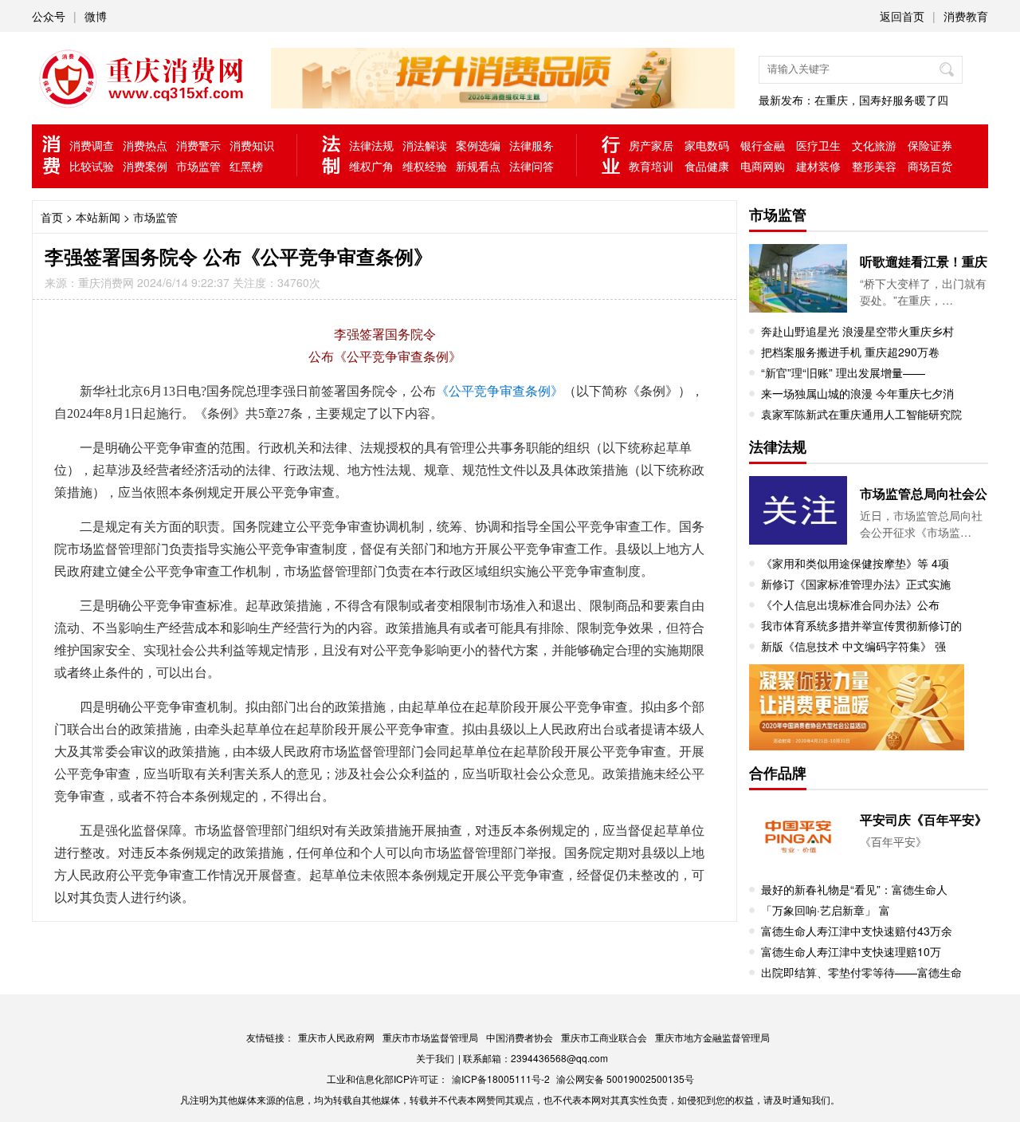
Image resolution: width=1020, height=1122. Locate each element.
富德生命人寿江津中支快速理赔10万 (851, 951)
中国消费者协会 (519, 1037)
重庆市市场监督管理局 (430, 1037)
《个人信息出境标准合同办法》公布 (850, 604)
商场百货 (930, 166)
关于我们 (435, 1058)
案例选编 (478, 145)
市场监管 (198, 166)
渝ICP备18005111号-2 (501, 1078)
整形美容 (874, 166)
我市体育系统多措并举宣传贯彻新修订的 (861, 625)
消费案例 (145, 166)
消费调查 (91, 145)
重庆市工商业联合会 (604, 1037)
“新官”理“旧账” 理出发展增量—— (843, 372)
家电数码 (707, 145)
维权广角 (371, 166)
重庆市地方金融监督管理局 (712, 1037)
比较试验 (91, 166)
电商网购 (762, 166)
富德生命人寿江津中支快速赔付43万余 (856, 931)
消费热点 (145, 145)
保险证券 (930, 145)
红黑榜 (246, 166)
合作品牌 (777, 772)
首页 (52, 217)
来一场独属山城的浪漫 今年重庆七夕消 (857, 393)
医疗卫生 (818, 145)
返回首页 (902, 16)
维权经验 (424, 166)
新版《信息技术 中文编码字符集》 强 (853, 646)
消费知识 (252, 145)
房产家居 (651, 145)
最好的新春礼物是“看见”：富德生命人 (854, 889)
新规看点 (478, 166)
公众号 (48, 16)
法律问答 (531, 166)
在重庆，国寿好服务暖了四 (881, 100)
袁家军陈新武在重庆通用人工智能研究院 (861, 414)
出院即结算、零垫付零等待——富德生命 (861, 972)
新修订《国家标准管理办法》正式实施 (856, 584)
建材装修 (818, 166)
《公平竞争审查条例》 (499, 391)
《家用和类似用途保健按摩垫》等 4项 (855, 563)
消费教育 (966, 16)
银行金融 (762, 145)
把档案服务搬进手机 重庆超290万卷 (850, 352)
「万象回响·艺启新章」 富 (825, 910)
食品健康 (707, 166)
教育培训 (651, 166)
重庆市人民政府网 (336, 1037)
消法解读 (424, 145)
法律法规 (371, 145)
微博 (95, 16)
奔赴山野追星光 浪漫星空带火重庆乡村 (857, 331)
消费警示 (198, 145)
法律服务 (531, 145)
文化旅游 (874, 145)
